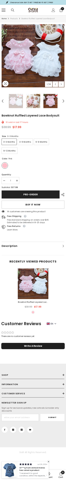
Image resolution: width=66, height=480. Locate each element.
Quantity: (6, 174)
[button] (55, 84)
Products (14, 18)
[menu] (3, 10)
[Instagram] (13, 430)
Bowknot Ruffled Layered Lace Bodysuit (33, 302)
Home (4, 18)
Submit (52, 417)
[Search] (13, 10)
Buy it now (33, 204)
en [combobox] (52, 323)
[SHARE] (62, 195)
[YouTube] (30, 430)
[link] (60, 475)
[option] (33, 55)
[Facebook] (5, 430)
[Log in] (53, 10)
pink (33, 312)
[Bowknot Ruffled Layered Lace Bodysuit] (33, 283)
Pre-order (30, 194)
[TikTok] (22, 430)
